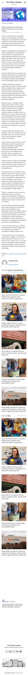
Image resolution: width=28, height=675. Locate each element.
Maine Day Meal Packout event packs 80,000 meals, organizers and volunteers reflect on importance (13, 297)
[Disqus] (14, 578)
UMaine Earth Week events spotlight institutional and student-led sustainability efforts (13, 381)
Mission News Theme (9, 672)
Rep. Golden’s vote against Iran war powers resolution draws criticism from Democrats (14, 353)
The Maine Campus (14, 2)
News (3, 255)
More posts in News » (22, 415)
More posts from (13, 264)
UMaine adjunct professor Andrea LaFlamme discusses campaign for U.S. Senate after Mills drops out (14, 325)
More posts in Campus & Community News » (17, 272)
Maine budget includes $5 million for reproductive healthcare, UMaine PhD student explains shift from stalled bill (14, 409)
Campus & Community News (16, 254)
